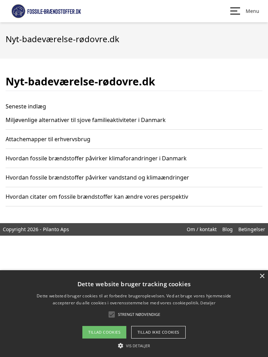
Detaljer (207, 302)
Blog (227, 229)
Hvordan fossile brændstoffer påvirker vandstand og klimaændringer (97, 177)
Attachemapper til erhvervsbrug (48, 139)
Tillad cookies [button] (104, 332)
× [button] (262, 276)
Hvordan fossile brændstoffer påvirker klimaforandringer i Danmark (96, 158)
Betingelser (251, 229)
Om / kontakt (202, 229)
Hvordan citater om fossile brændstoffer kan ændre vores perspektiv (97, 196)
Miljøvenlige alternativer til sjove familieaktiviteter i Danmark (86, 120)
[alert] (134, 313)
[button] (134, 345)
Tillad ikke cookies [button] (158, 332)
